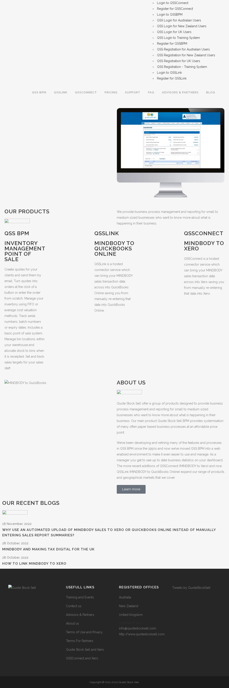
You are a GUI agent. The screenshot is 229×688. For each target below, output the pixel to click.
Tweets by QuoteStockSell (191, 587)
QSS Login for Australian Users (179, 20)
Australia (125, 597)
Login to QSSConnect (172, 3)
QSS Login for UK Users (174, 32)
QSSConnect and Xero (82, 658)
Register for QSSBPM (172, 43)
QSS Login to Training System (178, 38)
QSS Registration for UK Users (178, 61)
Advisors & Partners (80, 615)
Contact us (73, 606)
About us (72, 623)
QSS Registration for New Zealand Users (186, 55)
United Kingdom (131, 615)
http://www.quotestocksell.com (142, 634)
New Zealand (128, 606)
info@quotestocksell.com (137, 628)
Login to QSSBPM (169, 14)
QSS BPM (16, 233)
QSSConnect (203, 233)
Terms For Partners (79, 641)
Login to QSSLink (169, 72)
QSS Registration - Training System (182, 67)
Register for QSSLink (172, 78)
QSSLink (106, 233)
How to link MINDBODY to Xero (34, 564)
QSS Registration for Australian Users (183, 49)
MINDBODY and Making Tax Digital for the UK (48, 549)
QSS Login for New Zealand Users (181, 26)
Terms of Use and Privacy (84, 632)
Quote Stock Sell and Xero (85, 649)
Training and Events (80, 597)
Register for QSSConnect (175, 8)
